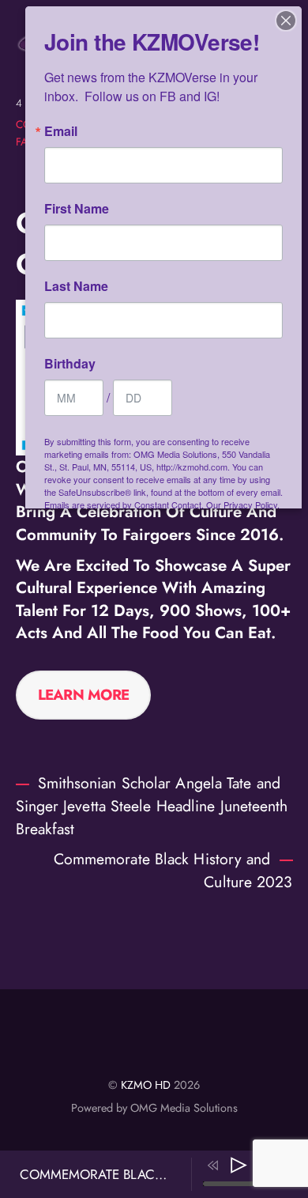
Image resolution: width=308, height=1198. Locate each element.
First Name (76, 208)
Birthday (70, 363)
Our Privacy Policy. (243, 504)
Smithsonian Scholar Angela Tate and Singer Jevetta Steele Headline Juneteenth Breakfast (152, 806)
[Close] (286, 20)
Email (60, 131)
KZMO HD (146, 1085)
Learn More (84, 694)
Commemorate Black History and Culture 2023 (173, 870)
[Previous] (213, 1165)
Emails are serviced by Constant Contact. (124, 504)
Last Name (76, 286)
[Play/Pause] (238, 1165)
